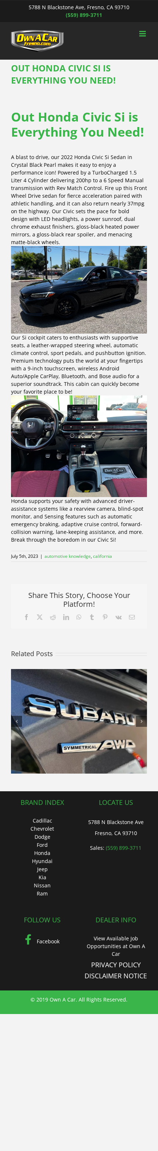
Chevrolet (42, 828)
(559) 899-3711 (84, 14)
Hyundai (42, 861)
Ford (42, 844)
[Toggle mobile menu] (143, 34)
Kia (42, 877)
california (102, 556)
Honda (42, 852)
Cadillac (42, 820)
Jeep (42, 869)
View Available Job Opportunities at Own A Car (116, 946)
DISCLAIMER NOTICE (116, 975)
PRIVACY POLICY (116, 964)
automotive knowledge (67, 556)
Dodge (42, 836)
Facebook (47, 941)
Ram (42, 893)
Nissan (42, 885)
